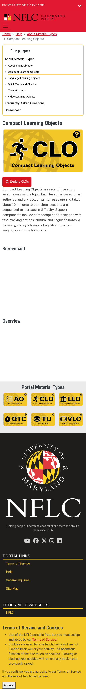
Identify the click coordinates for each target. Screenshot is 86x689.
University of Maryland (23, 5)
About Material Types (42, 34)
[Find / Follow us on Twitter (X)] (44, 540)
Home (6, 34)
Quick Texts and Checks (22, 84)
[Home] (41, 17)
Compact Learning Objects (23, 71)
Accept (9, 685)
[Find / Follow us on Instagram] (51, 540)
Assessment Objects (20, 65)
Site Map (12, 588)
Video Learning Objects (21, 96)
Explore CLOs (19, 181)
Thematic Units (17, 90)
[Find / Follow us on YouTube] (27, 540)
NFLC (10, 612)
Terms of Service (18, 563)
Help (19, 34)
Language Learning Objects (24, 78)
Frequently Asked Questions (25, 103)
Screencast (13, 110)
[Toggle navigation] (5, 26)
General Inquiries (18, 580)
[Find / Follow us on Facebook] (36, 540)
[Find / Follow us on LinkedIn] (59, 540)
